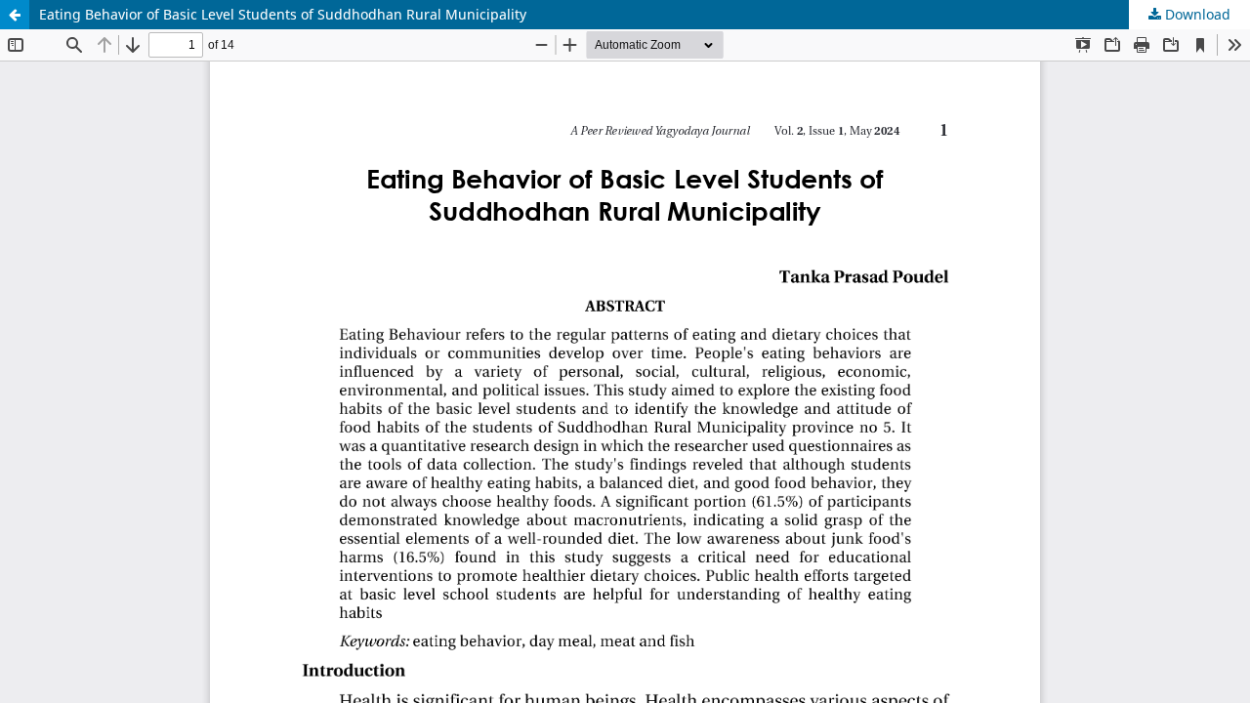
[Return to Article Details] (14, 14)
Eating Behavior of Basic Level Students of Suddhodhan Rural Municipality (282, 14)
